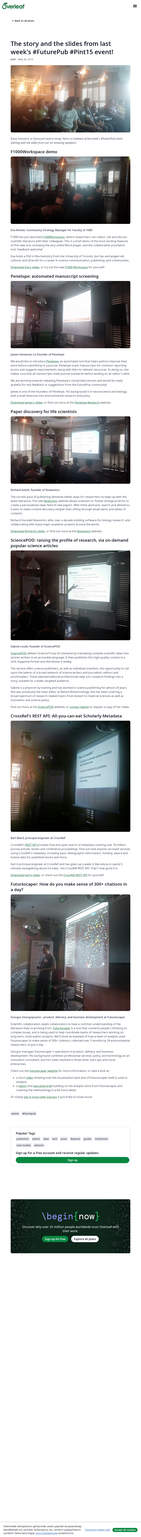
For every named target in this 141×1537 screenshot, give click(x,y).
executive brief (42, 1086)
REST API (31, 845)
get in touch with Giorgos (40, 1097)
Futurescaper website (43, 1071)
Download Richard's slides (28, 531)
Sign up (73, 1160)
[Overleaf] (13, 6)
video (29, 1078)
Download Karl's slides (25, 875)
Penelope (52, 361)
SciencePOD (18, 653)
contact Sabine (79, 707)
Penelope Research (87, 402)
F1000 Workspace (76, 267)
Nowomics (51, 501)
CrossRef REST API (75, 875)
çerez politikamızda (46, 1533)
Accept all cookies (125, 1529)
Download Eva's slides (25, 267)
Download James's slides (27, 402)
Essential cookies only (97, 1529)
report (22, 1086)
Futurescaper (61, 1028)
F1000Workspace (53, 237)
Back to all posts (22, 20)
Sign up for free (55, 1239)
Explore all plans (85, 1239)
